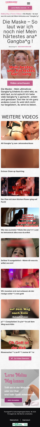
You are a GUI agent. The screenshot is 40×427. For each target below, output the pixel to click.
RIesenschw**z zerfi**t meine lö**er (17, 352)
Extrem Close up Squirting (12, 171)
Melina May (5, 14)
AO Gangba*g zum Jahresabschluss (17, 143)
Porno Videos (16, 14)
